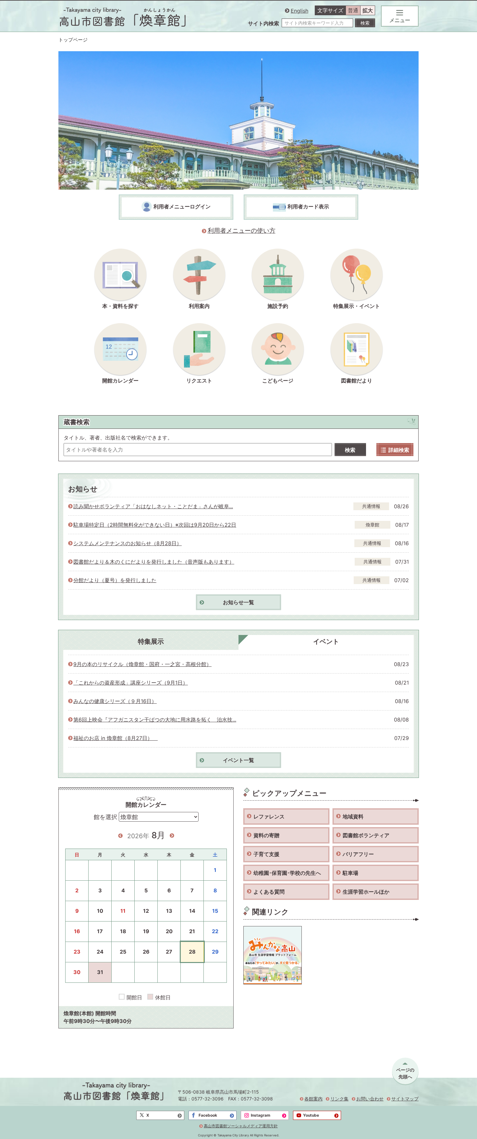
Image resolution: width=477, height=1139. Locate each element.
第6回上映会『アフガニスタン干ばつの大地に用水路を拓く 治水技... (154, 719)
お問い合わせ (370, 1098)
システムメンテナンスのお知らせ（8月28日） (127, 543)
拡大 (367, 10)
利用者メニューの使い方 (241, 230)
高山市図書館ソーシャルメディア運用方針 (241, 1125)
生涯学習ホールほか (366, 891)
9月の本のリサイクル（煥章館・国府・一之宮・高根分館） (142, 664)
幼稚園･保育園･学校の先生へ (287, 873)
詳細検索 (398, 450)
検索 (350, 450)
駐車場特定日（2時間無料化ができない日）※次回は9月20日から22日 (154, 525)
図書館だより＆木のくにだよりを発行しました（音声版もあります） (153, 561)
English (299, 10)
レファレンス (269, 816)
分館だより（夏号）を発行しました (114, 580)
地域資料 (353, 816)
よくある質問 (269, 891)
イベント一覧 (238, 760)
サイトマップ (405, 1098)
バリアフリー (358, 854)
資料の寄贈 (266, 835)
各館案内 (313, 1098)
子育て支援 (266, 854)
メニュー (399, 20)
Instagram (260, 1115)
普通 (353, 10)
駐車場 (350, 873)
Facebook (208, 1115)
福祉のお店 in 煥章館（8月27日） (115, 738)
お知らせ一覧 (238, 602)
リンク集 (339, 1098)
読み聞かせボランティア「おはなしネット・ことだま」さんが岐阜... (153, 506)
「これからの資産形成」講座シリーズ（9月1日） (130, 682)
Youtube (311, 1115)
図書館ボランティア (366, 835)
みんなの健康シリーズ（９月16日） (115, 701)
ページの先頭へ (405, 1073)
